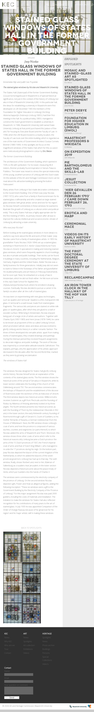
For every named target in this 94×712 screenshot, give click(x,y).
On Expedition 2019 (77, 153)
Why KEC (8, 641)
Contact (7, 653)
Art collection (29, 645)
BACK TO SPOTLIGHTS (31, 528)
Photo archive (48, 645)
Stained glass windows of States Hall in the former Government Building (78, 95)
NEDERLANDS (82, 4)
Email (6, 678)
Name (7, 671)
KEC (34, 4)
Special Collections (47, 658)
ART (47, 4)
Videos (26, 653)
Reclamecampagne (79, 277)
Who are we (9, 645)
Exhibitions (28, 649)
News (6, 637)
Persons (46, 653)
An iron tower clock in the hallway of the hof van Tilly (78, 291)
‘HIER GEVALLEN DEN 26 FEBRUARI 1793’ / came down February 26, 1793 (78, 197)
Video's (45, 664)
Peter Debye (76, 110)
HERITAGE (59, 4)
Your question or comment (16, 685)
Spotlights (27, 641)
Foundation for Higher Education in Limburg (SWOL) (76, 124)
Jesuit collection (75, 181)
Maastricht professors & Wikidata (77, 141)
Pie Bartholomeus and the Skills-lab (78, 167)
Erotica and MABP (76, 215)
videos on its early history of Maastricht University (78, 239)
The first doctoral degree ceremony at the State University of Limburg (77, 261)
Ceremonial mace (75, 225)
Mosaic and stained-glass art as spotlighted (78, 75)
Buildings (46, 649)
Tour (6, 649)
